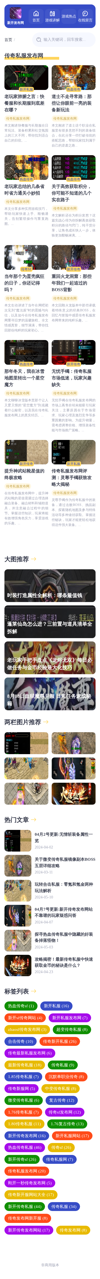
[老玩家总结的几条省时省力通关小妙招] (26, 167)
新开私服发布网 (70, 1018)
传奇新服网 (21, 1088)
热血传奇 (73, 89)
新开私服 (26, 89)
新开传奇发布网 (27, 1136)
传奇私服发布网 (17, 118)
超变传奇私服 (72, 1029)
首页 (36, 20)
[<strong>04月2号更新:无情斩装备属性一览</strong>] (26, 743)
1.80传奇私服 (24, 1124)
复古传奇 (61, 1100)
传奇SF (26, 269)
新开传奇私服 (24, 1206)
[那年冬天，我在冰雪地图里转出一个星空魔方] (26, 352)
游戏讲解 (52, 20)
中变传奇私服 (60, 1088)
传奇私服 (62, 1065)
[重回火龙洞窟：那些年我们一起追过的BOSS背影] (74, 257)
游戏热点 (69, 16)
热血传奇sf (21, 1006)
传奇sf (61, 1147)
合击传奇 (20, 1041)
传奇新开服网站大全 (31, 1194)
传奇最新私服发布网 (30, 1053)
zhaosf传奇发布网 (27, 1029)
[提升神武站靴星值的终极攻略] (26, 452)
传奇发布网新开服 (28, 1218)
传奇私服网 (59, 1159)
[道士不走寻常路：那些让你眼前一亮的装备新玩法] (74, 77)
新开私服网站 (72, 1136)
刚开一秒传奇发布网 (30, 1183)
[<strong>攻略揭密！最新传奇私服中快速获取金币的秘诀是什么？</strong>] (74, 794)
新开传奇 (73, 269)
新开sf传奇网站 (25, 1018)
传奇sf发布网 (65, 1112)
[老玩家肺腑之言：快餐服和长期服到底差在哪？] (26, 77)
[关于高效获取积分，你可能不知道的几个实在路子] (74, 167)
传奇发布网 (73, 1230)
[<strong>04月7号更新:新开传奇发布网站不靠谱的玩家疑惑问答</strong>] (74, 768)
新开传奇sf (22, 1159)
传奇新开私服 (59, 1041)
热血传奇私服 (24, 1147)
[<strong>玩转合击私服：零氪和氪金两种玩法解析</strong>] (26, 768)
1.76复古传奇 (67, 1124)
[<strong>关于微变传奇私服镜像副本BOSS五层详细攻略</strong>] (74, 743)
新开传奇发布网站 (29, 1230)
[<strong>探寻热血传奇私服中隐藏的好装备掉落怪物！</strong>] (26, 794)
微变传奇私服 (23, 1100)
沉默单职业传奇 (66, 1076)
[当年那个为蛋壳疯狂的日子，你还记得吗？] (26, 257)
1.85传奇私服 (23, 1076)
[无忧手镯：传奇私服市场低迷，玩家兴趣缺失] (74, 352)
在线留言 (85, 20)
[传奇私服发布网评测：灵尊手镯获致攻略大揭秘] (74, 452)
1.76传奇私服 (23, 1112)
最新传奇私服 (24, 1065)
